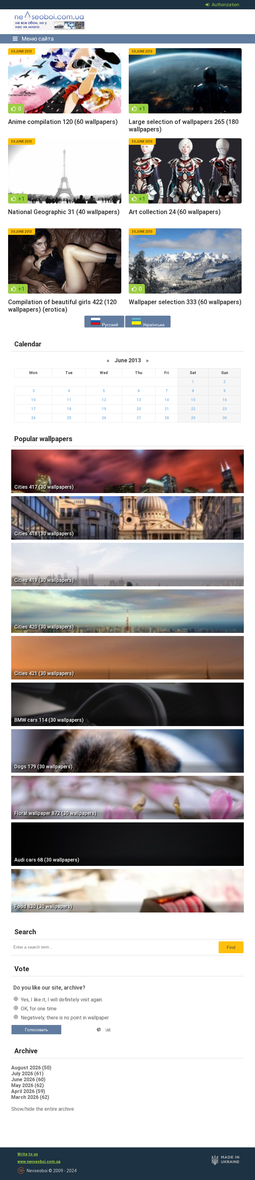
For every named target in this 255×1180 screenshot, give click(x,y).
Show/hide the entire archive (42, 1109)
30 (224, 418)
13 (139, 400)
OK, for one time (39, 1009)
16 (224, 400)
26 (104, 418)
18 (69, 409)
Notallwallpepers (57, 25)
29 (193, 418)
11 (69, 400)
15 (193, 400)
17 (33, 409)
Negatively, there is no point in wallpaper (65, 1018)
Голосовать (36, 1029)
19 (104, 409)
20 (139, 409)
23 (224, 409)
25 (69, 418)
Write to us (27, 1154)
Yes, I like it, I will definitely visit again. (62, 1000)
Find (231, 947)
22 (193, 409)
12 (104, 400)
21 (167, 409)
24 (33, 418)
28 (167, 418)
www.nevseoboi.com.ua (38, 1161)
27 (139, 418)
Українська (153, 324)
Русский (109, 324)
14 (167, 400)
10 (33, 400)
